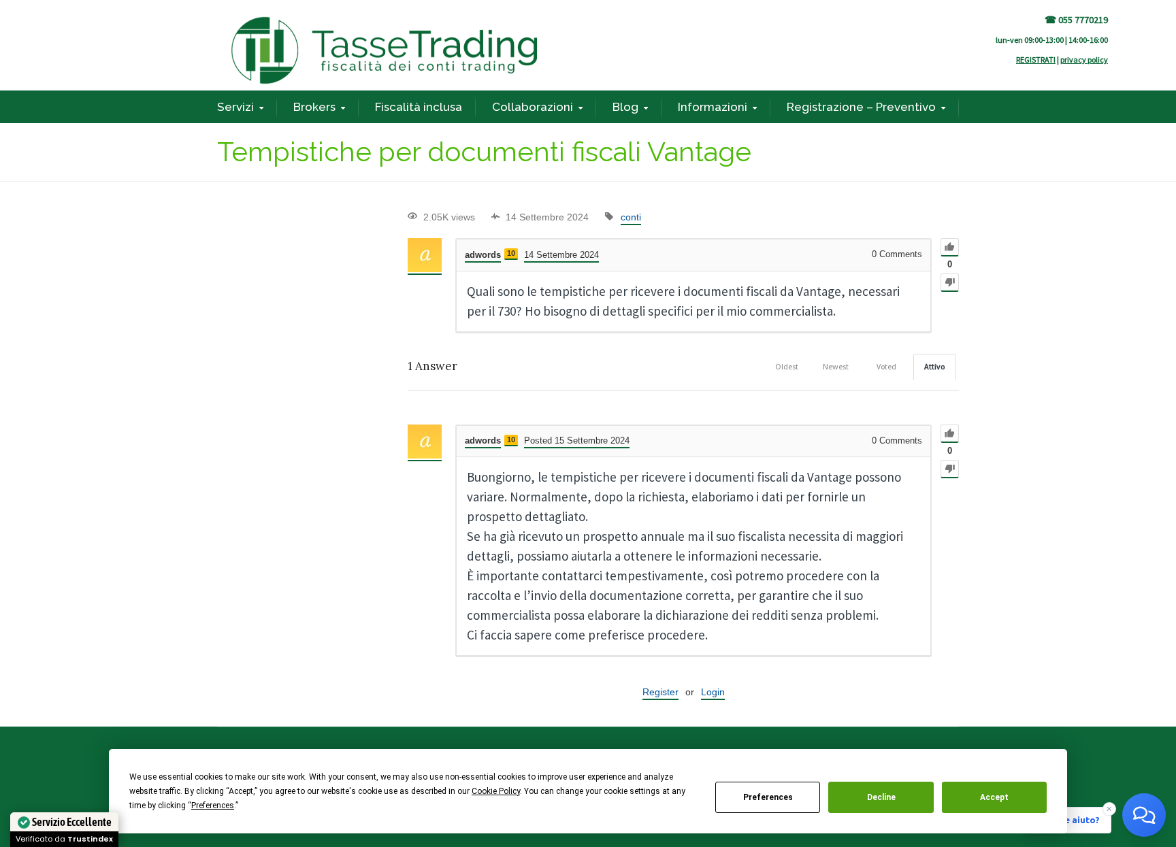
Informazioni (712, 107)
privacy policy (1084, 59)
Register (660, 691)
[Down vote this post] (950, 282)
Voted (886, 366)
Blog (625, 107)
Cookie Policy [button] (496, 791)
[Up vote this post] (950, 247)
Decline (881, 797)
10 (511, 253)
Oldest (786, 366)
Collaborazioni (532, 107)
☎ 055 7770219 (1076, 20)
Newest (836, 366)
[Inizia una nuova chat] (1144, 815)
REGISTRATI (1036, 59)
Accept (994, 797)
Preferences (768, 797)
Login (713, 691)
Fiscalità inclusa (418, 107)
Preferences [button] (212, 805)
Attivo (934, 366)
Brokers (314, 107)
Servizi (235, 107)
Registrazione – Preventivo (861, 107)
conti (631, 217)
